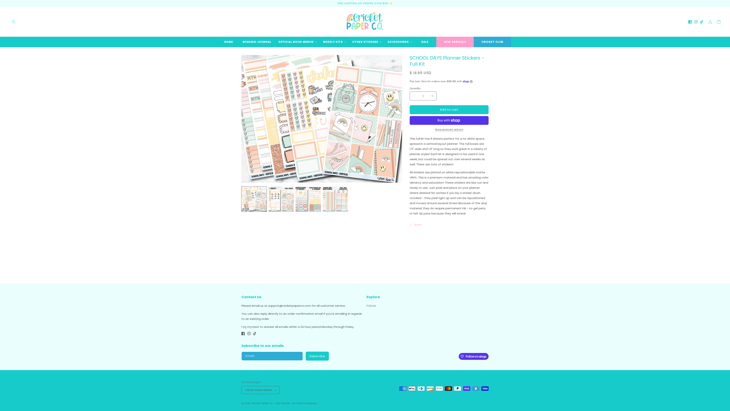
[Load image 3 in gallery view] (308, 199)
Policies (371, 306)
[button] (14, 22)
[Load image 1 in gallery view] (254, 199)
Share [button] (418, 225)
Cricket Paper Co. (262, 403)
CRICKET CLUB (492, 42)
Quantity (415, 88)
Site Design (283, 403)
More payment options (449, 129)
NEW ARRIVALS (455, 42)
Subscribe (317, 356)
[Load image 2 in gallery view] (281, 199)
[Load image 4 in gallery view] (335, 199)
